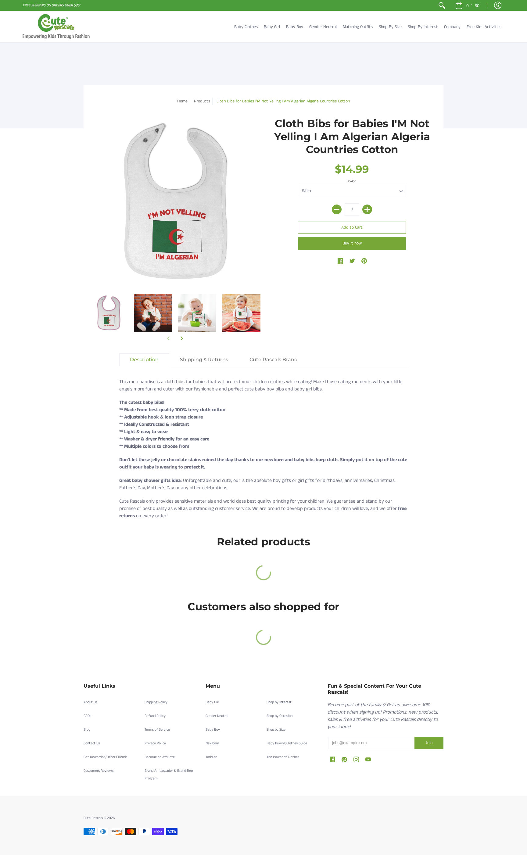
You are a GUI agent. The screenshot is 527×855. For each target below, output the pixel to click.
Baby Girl (212, 702)
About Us (90, 702)
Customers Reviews (98, 770)
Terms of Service (157, 729)
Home (182, 101)
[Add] (367, 209)
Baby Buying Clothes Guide (287, 743)
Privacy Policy (155, 743)
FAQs (87, 715)
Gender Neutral (217, 715)
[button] (467, 5)
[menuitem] (442, 5)
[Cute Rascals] (56, 26)
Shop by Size (276, 729)
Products (202, 101)
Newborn (212, 743)
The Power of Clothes (283, 757)
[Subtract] (337, 209)
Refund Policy (155, 715)
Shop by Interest (279, 702)
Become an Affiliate (160, 757)
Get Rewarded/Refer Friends (105, 757)
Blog (87, 729)
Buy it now (352, 243)
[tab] (144, 359)
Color (352, 181)
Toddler (211, 757)
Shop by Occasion (279, 715)
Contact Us (92, 743)
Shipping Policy (156, 702)
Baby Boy (213, 729)
